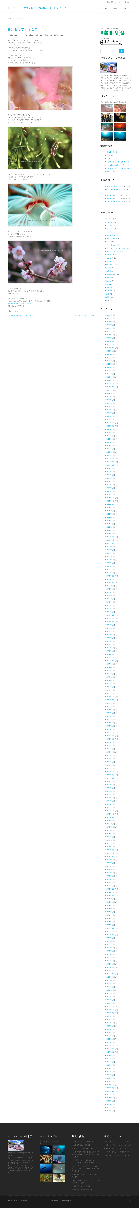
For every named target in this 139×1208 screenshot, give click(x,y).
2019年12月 (110, 576)
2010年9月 (110, 938)
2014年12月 (110, 772)
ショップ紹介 (111, 235)
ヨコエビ (109, 258)
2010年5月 (110, 951)
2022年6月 (110, 478)
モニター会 (110, 255)
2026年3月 (110, 331)
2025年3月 (110, 370)
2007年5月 (110, 1068)
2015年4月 (110, 758)
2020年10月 (110, 543)
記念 (107, 294)
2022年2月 (110, 491)
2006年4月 (110, 1111)
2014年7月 (110, 788)
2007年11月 (110, 1049)
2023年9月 (110, 429)
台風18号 (110, 155)
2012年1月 (110, 886)
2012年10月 (110, 856)
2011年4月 (110, 915)
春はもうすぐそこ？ (23, 29)
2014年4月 (110, 798)
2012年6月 (110, 869)
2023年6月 (110, 439)
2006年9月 (110, 1094)
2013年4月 (110, 837)
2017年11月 (110, 657)
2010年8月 (110, 941)
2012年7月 (110, 866)
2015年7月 (110, 749)
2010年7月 (110, 944)
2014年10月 (110, 778)
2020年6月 (110, 556)
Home (9, 19)
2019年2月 (110, 608)
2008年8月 (110, 1019)
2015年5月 (110, 755)
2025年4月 (110, 367)
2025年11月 (110, 344)
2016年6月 (110, 713)
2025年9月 (110, 351)
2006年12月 (110, 1085)
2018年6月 (110, 635)
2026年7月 (110, 318)
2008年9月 (110, 1016)
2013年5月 (110, 833)
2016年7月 (110, 710)
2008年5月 (110, 1029)
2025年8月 (110, 354)
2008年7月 (110, 1023)
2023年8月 (110, 432)
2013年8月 (110, 824)
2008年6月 (110, 1026)
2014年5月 (110, 794)
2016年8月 (110, 706)
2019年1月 (110, 612)
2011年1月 (110, 925)
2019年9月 (110, 586)
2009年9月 (110, 977)
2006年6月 (110, 1104)
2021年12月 (110, 498)
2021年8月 (110, 511)
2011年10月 (110, 895)
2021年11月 (110, 501)
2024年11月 (110, 383)
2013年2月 (110, 843)
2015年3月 (110, 762)
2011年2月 (110, 922)
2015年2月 (110, 765)
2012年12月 (110, 850)
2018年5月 (110, 638)
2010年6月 (110, 948)
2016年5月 (110, 716)
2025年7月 (110, 357)
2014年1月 (110, 807)
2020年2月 (110, 569)
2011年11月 (110, 892)
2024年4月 (110, 406)
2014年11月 (110, 775)
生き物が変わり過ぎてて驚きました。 (22, 316)
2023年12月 (110, 419)
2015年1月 (110, 768)
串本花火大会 (77, 1189)
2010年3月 (110, 957)
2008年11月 (110, 1010)
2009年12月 (110, 967)
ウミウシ (109, 229)
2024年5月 (110, 403)
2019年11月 (110, 579)
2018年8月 (110, 628)
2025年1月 (110, 377)
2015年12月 (110, 732)
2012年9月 (110, 860)
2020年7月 (110, 553)
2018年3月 (110, 644)
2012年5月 (110, 873)
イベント (109, 225)
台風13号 (76, 1186)
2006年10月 (110, 1091)
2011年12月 (110, 889)
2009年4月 (110, 993)
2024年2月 (110, 413)
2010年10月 (110, 935)
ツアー (108, 242)
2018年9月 (110, 625)
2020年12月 (110, 537)
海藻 (107, 287)
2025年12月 (110, 341)
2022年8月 (110, 472)
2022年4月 (110, 485)
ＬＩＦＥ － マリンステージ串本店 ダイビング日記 (37, 8)
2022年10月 (110, 465)
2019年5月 (110, 599)
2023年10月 (110, 426)
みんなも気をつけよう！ (114, 202)
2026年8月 (110, 315)
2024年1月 (110, 416)
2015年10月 (110, 739)
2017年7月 (110, 670)
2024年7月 (110, 397)
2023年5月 (110, 442)
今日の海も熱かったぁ (114, 186)
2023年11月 (110, 423)
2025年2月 (110, 374)
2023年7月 (110, 436)
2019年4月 (110, 602)
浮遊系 (108, 278)
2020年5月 (110, 560)
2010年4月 (110, 954)
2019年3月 (110, 605)
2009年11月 (110, 970)
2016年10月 (110, 700)
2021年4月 (110, 524)
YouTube (109, 219)
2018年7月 (110, 631)
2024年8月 (110, 393)
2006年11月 (110, 1088)
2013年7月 (110, 827)
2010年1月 (110, 964)
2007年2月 (110, 1078)
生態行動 (109, 291)
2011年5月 (110, 912)
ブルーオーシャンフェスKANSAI (117, 248)
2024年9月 (110, 390)
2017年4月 (110, 680)
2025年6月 (110, 361)
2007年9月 (110, 1055)
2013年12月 (110, 811)
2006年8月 (110, 1098)
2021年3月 (110, 527)
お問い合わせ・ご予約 (118, 8)
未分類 (108, 271)
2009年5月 (110, 990)
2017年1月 (110, 690)
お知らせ (109, 222)
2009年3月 (110, 997)
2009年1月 (110, 1003)
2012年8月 (110, 863)
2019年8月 (110, 589)
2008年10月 (110, 1013)
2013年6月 (110, 830)
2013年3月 (110, 840)
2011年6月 (110, 908)
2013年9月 (110, 820)
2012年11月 (110, 853)
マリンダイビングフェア (114, 251)
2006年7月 (110, 1101)
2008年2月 (110, 1039)
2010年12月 (110, 928)
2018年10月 (110, 622)
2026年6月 (110, 322)
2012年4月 (110, 876)
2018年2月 (110, 648)
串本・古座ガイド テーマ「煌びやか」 (21, 303)
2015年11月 (110, 736)
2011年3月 (110, 918)
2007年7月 (110, 1062)
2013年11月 (110, 814)
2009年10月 (110, 974)
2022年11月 (110, 462)
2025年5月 (110, 364)
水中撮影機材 (111, 274)
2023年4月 (110, 445)
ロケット (109, 261)
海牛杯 (108, 284)
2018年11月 (110, 618)
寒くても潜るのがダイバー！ (84, 316)
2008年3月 (110, 1036)
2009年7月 (110, 983)
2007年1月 (110, 1081)
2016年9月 (110, 703)
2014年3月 (110, 801)
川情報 (108, 268)
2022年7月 (110, 475)
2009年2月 (110, 1000)
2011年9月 (110, 899)
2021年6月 (110, 517)
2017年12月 (110, 654)
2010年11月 (110, 931)
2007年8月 (110, 1058)
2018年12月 (110, 615)
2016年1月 (110, 729)
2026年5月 (110, 325)
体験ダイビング (111, 264)
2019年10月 (110, 582)
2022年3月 (110, 488)
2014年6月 (110, 791)
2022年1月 (110, 494)
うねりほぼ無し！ (112, 195)
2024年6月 (110, 400)
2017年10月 (110, 661)
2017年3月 (110, 683)
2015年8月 (110, 745)
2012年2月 (110, 882)
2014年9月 (110, 781)
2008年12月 (110, 1006)
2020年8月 (110, 550)
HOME (105, 8)
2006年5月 (110, 1107)
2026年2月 (110, 335)
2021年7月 (110, 514)
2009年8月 (110, 980)
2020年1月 (110, 573)
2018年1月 (110, 651)
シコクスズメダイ (113, 158)
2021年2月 (110, 530)
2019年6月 (110, 595)
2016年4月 (110, 719)
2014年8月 (110, 785)
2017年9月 (110, 664)
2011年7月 (110, 905)
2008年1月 (110, 1042)
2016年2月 (110, 726)
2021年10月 (110, 504)
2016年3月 (110, 723)
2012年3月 (110, 879)
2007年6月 (110, 1065)
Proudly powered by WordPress (17, 1201)
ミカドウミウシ (112, 152)
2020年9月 (110, 547)
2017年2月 (110, 687)
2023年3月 (110, 449)
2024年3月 (110, 410)
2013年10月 (110, 817)
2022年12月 (110, 458)
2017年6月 (110, 674)
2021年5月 (110, 520)
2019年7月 (110, 592)
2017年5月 (110, 677)
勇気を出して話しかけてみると (84, 1174)
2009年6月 (110, 987)
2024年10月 (110, 387)
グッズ (108, 232)
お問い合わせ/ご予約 (118, 2)
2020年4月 (110, 563)
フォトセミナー (111, 245)
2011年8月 (110, 902)
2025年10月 (110, 348)
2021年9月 (110, 507)
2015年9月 (110, 742)
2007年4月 (110, 1072)
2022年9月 (110, 468)
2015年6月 (110, 752)
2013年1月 (110, 847)
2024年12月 (110, 380)
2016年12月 (110, 693)
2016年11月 (110, 697)
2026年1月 (110, 338)
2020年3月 (110, 566)
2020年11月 (110, 540)
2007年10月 (110, 1052)
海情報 (108, 281)
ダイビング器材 (111, 238)
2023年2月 (110, 452)
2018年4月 (110, 641)
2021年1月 (110, 533)
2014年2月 (110, 804)
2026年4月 (110, 328)
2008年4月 (110, 1032)
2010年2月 (110, 961)
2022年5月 (110, 481)
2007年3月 (110, 1075)
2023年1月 (110, 455)
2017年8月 (110, 667)
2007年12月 (110, 1045)
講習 (107, 297)
